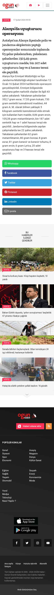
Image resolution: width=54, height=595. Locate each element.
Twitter (11, 182)
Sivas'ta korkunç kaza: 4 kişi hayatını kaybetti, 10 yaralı (24, 278)
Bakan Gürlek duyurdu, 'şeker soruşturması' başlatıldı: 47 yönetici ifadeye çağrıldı (27, 314)
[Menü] (47, 5)
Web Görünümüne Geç (27, 589)
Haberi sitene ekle (31, 426)
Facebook (11, 173)
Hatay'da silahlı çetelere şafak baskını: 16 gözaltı (24, 385)
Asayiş (6, 20)
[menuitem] (30, 5)
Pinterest (12, 192)
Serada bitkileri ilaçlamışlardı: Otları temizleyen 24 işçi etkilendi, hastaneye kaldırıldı (25, 351)
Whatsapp (12, 163)
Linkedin (12, 201)
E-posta (12, 211)
